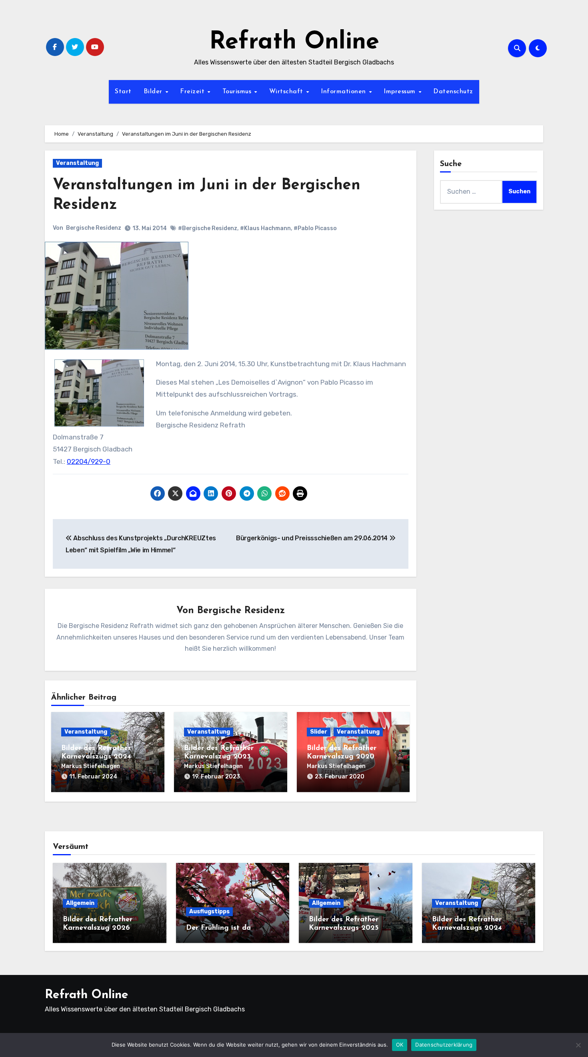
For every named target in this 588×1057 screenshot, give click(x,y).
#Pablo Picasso (315, 228)
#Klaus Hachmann (265, 228)
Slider (318, 731)
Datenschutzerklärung (443, 1044)
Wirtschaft (287, 91)
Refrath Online (294, 42)
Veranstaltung (77, 163)
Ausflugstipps (209, 911)
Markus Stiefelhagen (90, 766)
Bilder (154, 91)
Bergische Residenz (93, 228)
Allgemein (80, 903)
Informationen (344, 91)
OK (400, 1044)
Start (123, 91)
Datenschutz (453, 91)
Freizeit (193, 91)
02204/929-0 (88, 461)
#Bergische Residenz (207, 228)
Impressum (401, 91)
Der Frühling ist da (218, 928)
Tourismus (238, 91)
